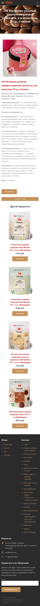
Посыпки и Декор (30, 454)
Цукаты (26, 529)
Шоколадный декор (31, 510)
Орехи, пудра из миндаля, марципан (29, 476)
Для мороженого (30, 489)
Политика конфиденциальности (13, 600)
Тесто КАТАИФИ (30, 532)
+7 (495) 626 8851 (11, 557)
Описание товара (20, 199)
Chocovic (27, 507)
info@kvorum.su (10, 552)
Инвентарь (28, 525)
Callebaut (27, 461)
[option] (20, 58)
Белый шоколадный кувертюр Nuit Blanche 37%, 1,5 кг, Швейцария (20, 247)
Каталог (25, 26)
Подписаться (11, 589)
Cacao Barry (28, 457)
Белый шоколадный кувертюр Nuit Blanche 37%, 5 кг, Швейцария (20, 302)
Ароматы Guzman (30, 503)
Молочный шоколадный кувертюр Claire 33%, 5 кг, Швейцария (20, 414)
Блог (5, 451)
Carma (26, 444)
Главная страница (14, 26)
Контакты (7, 455)
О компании (8, 444)
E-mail (3, 579)
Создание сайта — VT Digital (12, 602)
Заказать (20, 259)
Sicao (26, 465)
